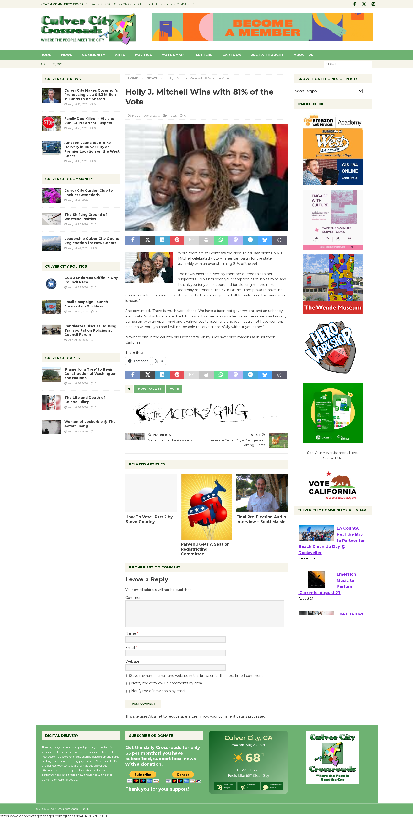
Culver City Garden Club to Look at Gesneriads (88, 192)
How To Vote (149, 389)
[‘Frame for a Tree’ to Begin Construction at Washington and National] (51, 374)
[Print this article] (206, 240)
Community (93, 55)
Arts (120, 55)
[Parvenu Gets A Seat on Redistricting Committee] (206, 506)
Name (131, 633)
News (66, 55)
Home (45, 55)
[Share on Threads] (279, 240)
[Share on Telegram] (250, 240)
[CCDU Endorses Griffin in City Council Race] (51, 283)
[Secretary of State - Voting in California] (333, 497)
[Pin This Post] (177, 240)
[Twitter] (364, 4)
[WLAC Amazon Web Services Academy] (333, 182)
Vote (174, 389)
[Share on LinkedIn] (162, 240)
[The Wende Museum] (333, 311)
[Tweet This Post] (147, 240)
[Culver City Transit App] (333, 440)
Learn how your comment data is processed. (228, 716)
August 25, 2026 (78, 224)
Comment (134, 597)
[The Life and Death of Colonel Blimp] (51, 402)
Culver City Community (69, 179)
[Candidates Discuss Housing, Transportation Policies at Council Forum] (51, 331)
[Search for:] (348, 64)
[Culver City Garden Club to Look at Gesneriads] (51, 195)
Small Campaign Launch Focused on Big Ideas (86, 304)
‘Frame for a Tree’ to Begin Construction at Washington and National (90, 373)
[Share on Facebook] (132, 240)
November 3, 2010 (146, 115)
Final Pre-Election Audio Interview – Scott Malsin (261, 519)
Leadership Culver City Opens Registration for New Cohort (91, 240)
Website (132, 661)
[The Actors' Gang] (206, 421)
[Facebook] (355, 4)
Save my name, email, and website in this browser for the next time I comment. (197, 675)
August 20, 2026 (78, 340)
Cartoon (231, 55)
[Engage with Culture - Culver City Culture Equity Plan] (333, 247)
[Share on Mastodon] (235, 240)
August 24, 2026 (78, 248)
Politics (143, 55)
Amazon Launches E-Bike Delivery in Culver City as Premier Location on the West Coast (92, 149)
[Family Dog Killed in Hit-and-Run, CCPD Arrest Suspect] (51, 123)
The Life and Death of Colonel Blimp (84, 399)
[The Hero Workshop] (333, 376)
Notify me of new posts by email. (158, 691)
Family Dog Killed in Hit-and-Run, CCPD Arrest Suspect (90, 120)
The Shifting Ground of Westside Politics (85, 217)
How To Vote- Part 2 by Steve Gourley (149, 519)
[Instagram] (373, 4)
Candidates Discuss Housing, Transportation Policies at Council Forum (90, 330)
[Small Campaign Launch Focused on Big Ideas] (51, 307)
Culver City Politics (66, 266)
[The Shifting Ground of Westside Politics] (51, 219)
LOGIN (84, 809)
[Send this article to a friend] (191, 240)
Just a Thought (267, 55)
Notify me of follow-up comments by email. (167, 683)
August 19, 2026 (77, 161)
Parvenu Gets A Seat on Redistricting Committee (205, 549)
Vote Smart (174, 55)
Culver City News (63, 79)
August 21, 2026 (77, 104)
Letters (204, 55)
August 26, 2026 (78, 200)
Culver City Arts (62, 358)
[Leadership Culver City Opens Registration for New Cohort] (51, 243)
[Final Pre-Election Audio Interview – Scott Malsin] (262, 493)
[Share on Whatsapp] (221, 240)
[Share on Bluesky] (265, 240)
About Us (303, 55)
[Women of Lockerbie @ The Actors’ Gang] (51, 427)
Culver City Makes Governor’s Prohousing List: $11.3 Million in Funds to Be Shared (91, 94)
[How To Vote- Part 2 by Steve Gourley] (151, 493)
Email (130, 647)
